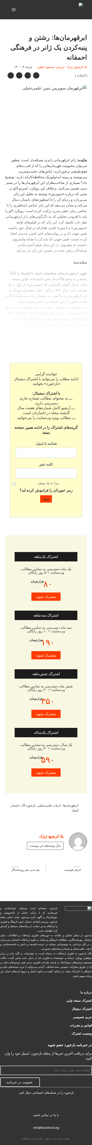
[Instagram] (31, 1105)
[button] (36, 75)
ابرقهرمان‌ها (71, 805)
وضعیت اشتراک (81, 1033)
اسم (89, 1063)
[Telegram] (46, 1105)
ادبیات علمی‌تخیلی (49, 805)
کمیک (75, 810)
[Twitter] (61, 1105)
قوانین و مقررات (81, 1025)
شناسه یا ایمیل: (46, 443)
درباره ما (86, 992)
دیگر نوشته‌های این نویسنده (45, 845)
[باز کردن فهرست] (13, 9)
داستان (15, 805)
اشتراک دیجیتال (82, 1009)
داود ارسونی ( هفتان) (32, 1138)
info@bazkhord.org (46, 1127)
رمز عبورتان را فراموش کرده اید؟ (46, 490)
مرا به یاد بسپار (48, 483)
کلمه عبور (46, 464)
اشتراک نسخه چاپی (79, 1000)
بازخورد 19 (29, 805)
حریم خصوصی (82, 1017)
